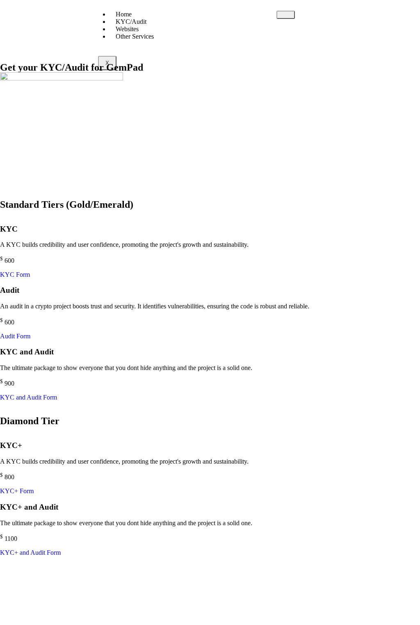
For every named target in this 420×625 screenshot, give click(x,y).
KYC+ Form (17, 490)
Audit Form (15, 336)
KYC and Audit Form (28, 397)
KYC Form (15, 274)
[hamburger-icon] (285, 15)
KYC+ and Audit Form (30, 552)
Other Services (135, 36)
